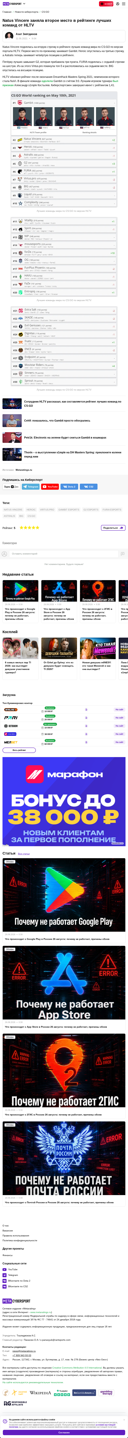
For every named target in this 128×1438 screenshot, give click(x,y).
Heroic (31, 509)
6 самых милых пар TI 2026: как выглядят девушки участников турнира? (18, 667)
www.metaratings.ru (40, 1312)
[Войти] (117, 3)
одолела (47, 81)
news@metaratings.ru (24, 1351)
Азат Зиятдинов (26, 34)
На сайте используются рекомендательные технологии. (33, 1382)
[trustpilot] (62, 1393)
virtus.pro (47, 509)
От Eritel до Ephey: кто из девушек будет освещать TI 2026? (59, 665)
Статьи (9, 853)
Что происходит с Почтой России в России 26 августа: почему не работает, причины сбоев (59, 1202)
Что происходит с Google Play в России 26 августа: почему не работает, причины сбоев (20, 614)
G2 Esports (91, 509)
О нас (5, 1225)
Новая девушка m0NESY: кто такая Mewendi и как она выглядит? (96, 665)
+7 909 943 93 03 (21, 1355)
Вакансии (7, 1230)
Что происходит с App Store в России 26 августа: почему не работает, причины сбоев (59, 614)
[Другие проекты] (14, 3)
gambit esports (68, 509)
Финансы (7, 1255)
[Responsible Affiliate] (15, 1404)
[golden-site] (19, 1393)
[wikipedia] (40, 1393)
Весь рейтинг (19, 750)
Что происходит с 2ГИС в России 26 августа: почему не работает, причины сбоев (97, 614)
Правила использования (15, 1235)
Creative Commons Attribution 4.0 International (77, 1367)
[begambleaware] (84, 1393)
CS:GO (31, 516)
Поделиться (110, 527)
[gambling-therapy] (106, 1393)
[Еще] (123, 3)
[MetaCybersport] (16, 1301)
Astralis (9, 516)
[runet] (5, 1393)
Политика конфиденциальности (19, 1240)
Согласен (64, 1432)
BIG (21, 516)
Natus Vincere (13, 509)
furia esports (112, 509)
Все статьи (24, 853)
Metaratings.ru (24, 470)
